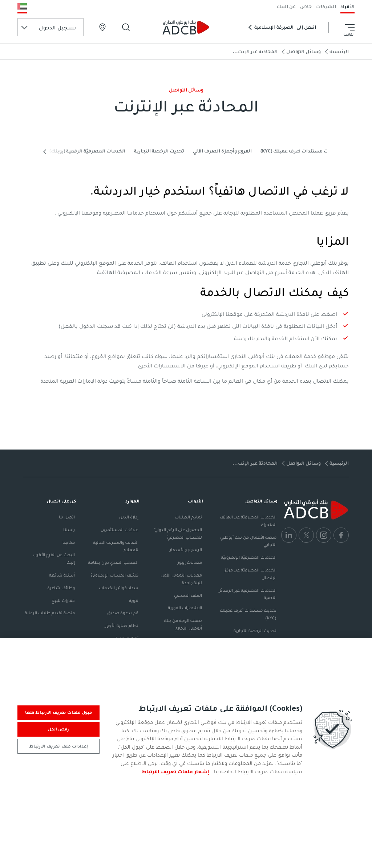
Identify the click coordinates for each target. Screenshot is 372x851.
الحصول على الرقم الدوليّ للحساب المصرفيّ (178, 533)
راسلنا (69, 529)
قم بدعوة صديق (122, 613)
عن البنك (286, 6)
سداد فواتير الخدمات (118, 588)
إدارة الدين (128, 517)
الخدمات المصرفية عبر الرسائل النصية (247, 594)
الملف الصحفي (188, 595)
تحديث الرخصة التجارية (159, 151)
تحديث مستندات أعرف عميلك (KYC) (248, 614)
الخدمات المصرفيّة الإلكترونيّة (248, 557)
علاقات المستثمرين (119, 529)
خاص (306, 6)
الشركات (326, 6)
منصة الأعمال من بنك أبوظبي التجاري (248, 541)
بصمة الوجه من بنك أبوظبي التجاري (183, 624)
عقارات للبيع (63, 600)
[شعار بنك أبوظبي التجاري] (186, 27)
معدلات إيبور (190, 562)
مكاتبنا (68, 542)
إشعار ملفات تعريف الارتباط (175, 771)
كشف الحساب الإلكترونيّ (114, 575)
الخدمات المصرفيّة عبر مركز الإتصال (250, 574)
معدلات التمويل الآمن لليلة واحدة (181, 579)
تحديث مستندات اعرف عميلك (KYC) (299, 151)
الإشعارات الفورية (185, 607)
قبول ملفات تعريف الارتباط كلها (58, 712)
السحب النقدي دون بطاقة (113, 562)
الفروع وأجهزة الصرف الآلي (222, 151)
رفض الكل (58, 729)
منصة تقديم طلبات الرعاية (50, 613)
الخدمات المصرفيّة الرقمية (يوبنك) (87, 151)
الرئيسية (339, 51)
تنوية (133, 600)
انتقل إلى (285, 27)
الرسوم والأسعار (186, 549)
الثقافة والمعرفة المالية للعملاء (115, 546)
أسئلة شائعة (62, 575)
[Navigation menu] (350, 27)
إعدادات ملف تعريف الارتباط (58, 746)
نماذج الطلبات (188, 517)
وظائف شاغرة (61, 588)
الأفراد (347, 6)
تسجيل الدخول (57, 28)
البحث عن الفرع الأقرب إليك (54, 558)
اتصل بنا (67, 517)
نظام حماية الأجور (121, 625)
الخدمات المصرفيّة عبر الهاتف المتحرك (248, 521)
